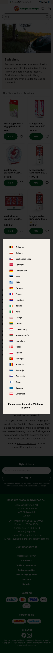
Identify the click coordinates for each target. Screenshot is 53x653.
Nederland (20, 341)
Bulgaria (19, 253)
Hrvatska (20, 300)
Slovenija (20, 370)
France (19, 294)
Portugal (19, 358)
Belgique (20, 247)
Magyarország (22, 335)
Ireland (19, 306)
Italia (18, 311)
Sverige (19, 388)
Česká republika (23, 259)
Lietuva (19, 323)
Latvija (19, 317)
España (19, 288)
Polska (19, 353)
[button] (4, 9)
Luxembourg (21, 329)
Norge (18, 347)
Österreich (20, 394)
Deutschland (21, 270)
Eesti (18, 276)
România (20, 364)
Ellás (18, 282)
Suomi (18, 382)
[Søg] (47, 16)
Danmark (20, 265)
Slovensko (20, 376)
